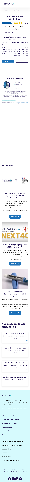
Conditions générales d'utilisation (12, 441)
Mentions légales (7, 449)
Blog (3, 435)
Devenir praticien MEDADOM (10, 420)
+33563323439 (8, 32)
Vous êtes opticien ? (8, 427)
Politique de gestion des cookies (12, 445)
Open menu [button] (26, 4)
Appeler (9, 61)
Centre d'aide (6, 453)
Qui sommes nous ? (8, 416)
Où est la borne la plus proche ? (11, 460)
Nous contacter (6, 456)
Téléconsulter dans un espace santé (13, 431)
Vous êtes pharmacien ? (9, 423)
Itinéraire (23, 61)
